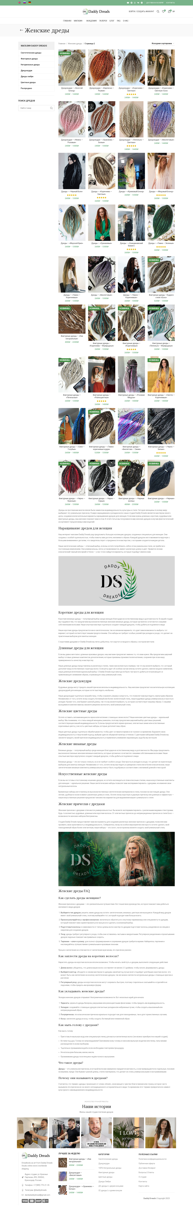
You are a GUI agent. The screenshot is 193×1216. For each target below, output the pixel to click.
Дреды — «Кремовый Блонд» (131, 191)
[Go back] (21, 30)
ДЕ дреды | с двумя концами (110, 1186)
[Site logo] (96, 11)
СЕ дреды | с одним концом (110, 1190)
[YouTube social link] (128, 2)
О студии (142, 1177)
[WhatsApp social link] (134, 2)
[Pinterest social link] (131, 2)
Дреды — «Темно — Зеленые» (161, 243)
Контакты (143, 1181)
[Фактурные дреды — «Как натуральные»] (62, 1162)
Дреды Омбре (104, 1181)
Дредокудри (103, 1163)
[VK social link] (138, 2)
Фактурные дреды (106, 1172)
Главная (62, 44)
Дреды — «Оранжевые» (101, 243)
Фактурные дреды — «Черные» (161, 498)
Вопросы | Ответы (146, 1172)
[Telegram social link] (142, 2)
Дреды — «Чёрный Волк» (72, 191)
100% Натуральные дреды (109, 1168)
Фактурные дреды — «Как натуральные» (80, 1160)
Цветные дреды (105, 1177)
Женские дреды (75, 44)
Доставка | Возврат (147, 1168)
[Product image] (72, 67)
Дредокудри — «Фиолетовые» (161, 140)
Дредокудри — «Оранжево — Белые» (81, 1187)
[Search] (158, 11)
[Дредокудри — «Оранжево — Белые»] (62, 1190)
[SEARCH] (51, 108)
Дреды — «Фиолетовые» (101, 295)
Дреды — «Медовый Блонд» (161, 191)
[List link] (38, 1177)
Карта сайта (144, 1186)
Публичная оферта (147, 1163)
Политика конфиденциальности (152, 1159)
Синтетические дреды (108, 1159)
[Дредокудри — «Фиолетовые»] (62, 1176)
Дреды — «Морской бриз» (72, 243)
